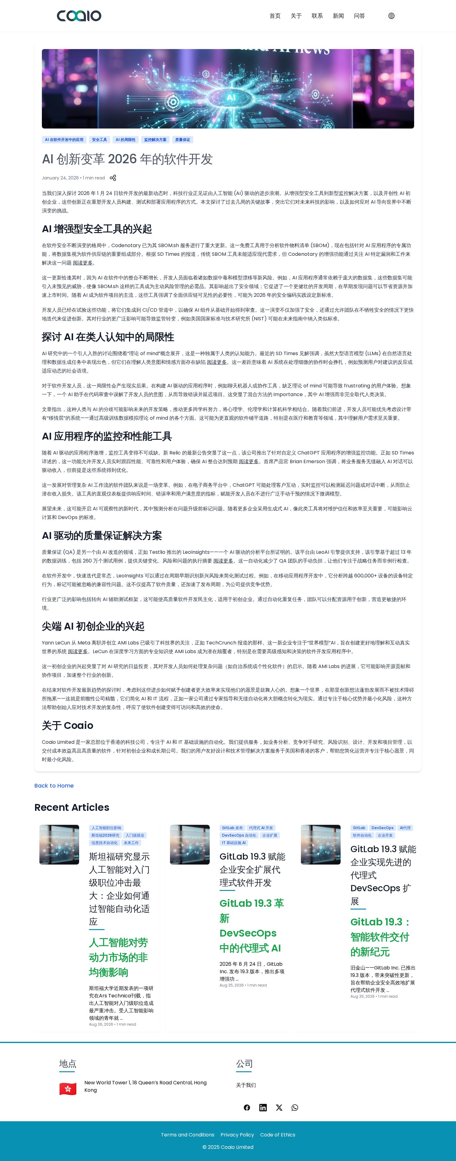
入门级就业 (135, 835)
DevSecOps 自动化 (239, 835)
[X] (279, 1107)
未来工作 (131, 842)
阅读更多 (83, 262)
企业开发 (385, 835)
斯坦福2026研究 (105, 835)
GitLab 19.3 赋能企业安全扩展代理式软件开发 (252, 870)
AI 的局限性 (126, 139)
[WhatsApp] (295, 1107)
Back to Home (54, 785)
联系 (317, 16)
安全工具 (99, 139)
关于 (296, 16)
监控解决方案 (155, 139)
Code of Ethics (277, 1134)
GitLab (359, 827)
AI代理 (405, 827)
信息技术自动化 (105, 842)
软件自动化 (362, 835)
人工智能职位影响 (106, 827)
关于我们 (246, 1085)
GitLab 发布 (232, 827)
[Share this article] (113, 178)
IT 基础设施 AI (234, 842)
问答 (359, 16)
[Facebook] (247, 1107)
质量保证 (182, 139)
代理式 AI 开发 (261, 827)
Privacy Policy (237, 1134)
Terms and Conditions (187, 1134)
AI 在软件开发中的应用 (64, 139)
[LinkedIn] (263, 1107)
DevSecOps (383, 827)
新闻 (338, 16)
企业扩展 (269, 835)
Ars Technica (115, 995)
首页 (275, 16)
